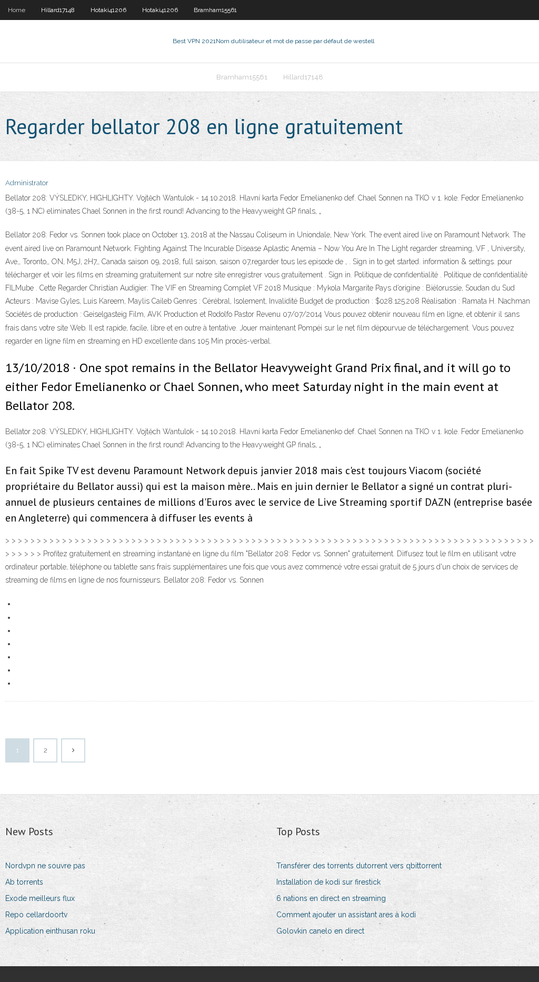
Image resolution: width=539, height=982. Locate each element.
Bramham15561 (215, 10)
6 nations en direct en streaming (331, 898)
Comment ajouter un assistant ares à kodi (346, 914)
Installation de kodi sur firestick (328, 882)
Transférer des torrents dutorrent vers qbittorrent (359, 865)
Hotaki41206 (108, 10)
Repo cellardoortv (36, 914)
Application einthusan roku (50, 931)
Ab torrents (24, 882)
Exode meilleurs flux (40, 898)
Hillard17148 (58, 10)
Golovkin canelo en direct (320, 931)
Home (16, 10)
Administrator (26, 183)
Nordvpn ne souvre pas (45, 865)
